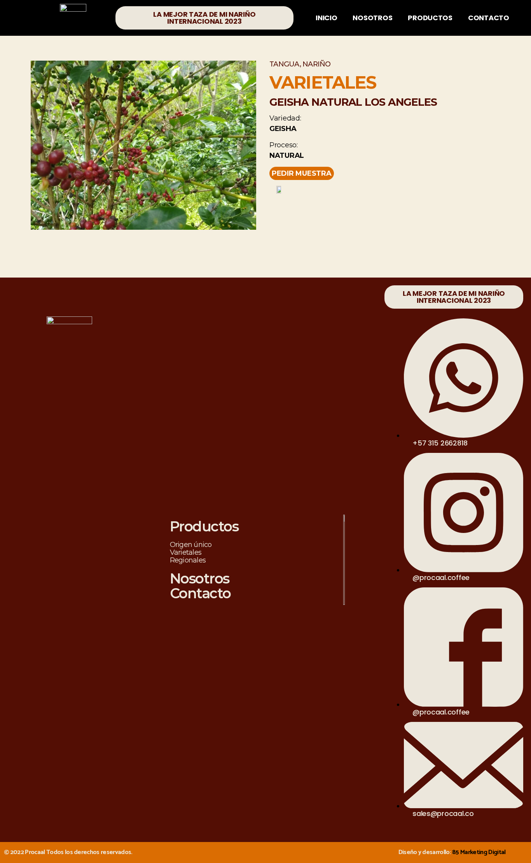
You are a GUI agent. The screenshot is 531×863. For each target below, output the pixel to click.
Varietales (186, 552)
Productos (430, 18)
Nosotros (372, 18)
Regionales (188, 560)
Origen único (191, 544)
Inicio (326, 18)
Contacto (488, 18)
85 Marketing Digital (479, 852)
